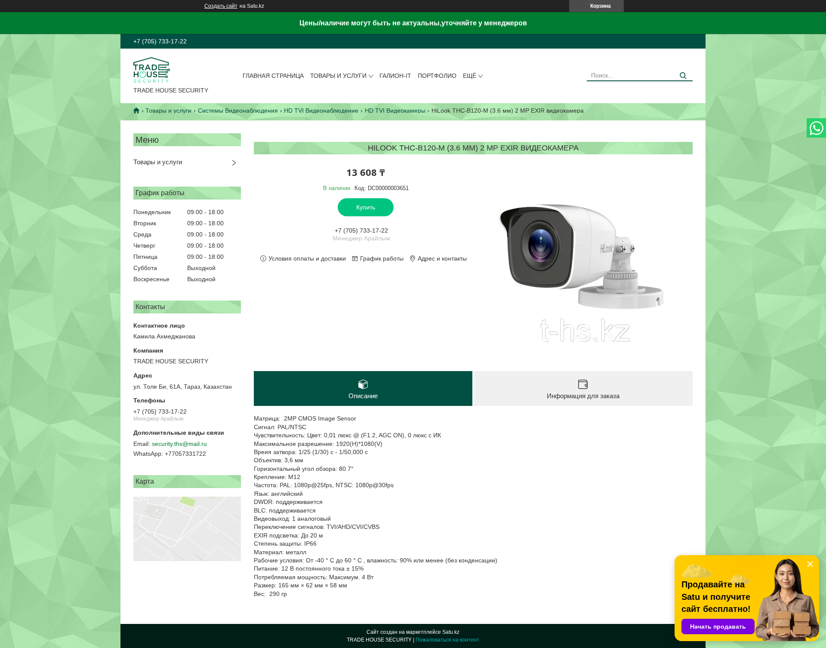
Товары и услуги (338, 75)
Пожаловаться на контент (447, 640)
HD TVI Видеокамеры (395, 110)
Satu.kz (450, 632)
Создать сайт (220, 6)
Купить (365, 207)
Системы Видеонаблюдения (238, 110)
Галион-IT (395, 75)
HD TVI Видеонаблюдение (321, 110)
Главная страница (273, 75)
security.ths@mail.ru (179, 443)
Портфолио (437, 75)
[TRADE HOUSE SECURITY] (151, 69)
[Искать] (683, 76)
